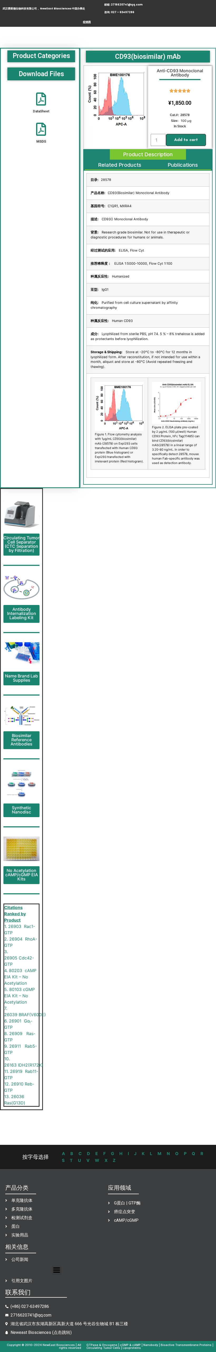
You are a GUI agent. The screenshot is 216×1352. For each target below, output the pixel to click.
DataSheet (41, 111)
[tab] (148, 154)
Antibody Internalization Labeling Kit (21, 613)
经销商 (87, 21)
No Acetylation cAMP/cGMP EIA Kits (21, 874)
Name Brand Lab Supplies (21, 678)
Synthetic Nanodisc (21, 810)
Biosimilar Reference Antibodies (21, 740)
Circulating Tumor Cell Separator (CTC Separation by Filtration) (21, 544)
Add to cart (186, 140)
